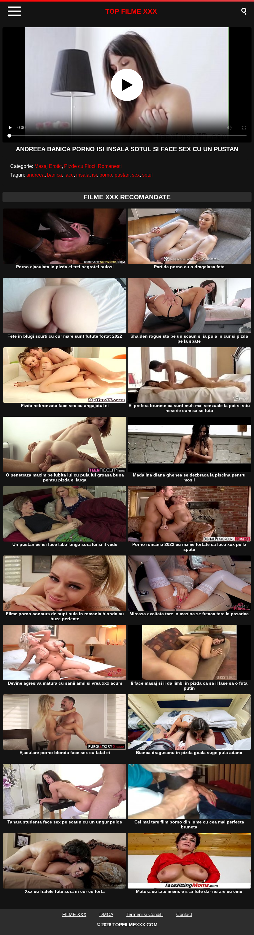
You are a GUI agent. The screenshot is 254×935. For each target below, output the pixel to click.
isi (94, 175)
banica (54, 175)
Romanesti (110, 166)
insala (83, 175)
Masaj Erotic (48, 166)
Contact (184, 914)
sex (136, 175)
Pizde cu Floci (79, 166)
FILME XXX (74, 914)
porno (105, 175)
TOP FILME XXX (131, 11)
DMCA (106, 914)
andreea (35, 175)
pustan (122, 175)
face (69, 175)
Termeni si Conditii (144, 914)
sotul (147, 175)
